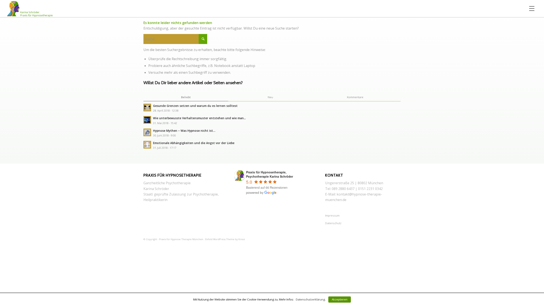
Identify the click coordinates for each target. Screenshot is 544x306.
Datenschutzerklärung (310, 299)
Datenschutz (333, 223)
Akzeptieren (339, 299)
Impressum (332, 215)
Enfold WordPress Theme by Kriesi (225, 239)
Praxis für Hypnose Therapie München (181, 239)
